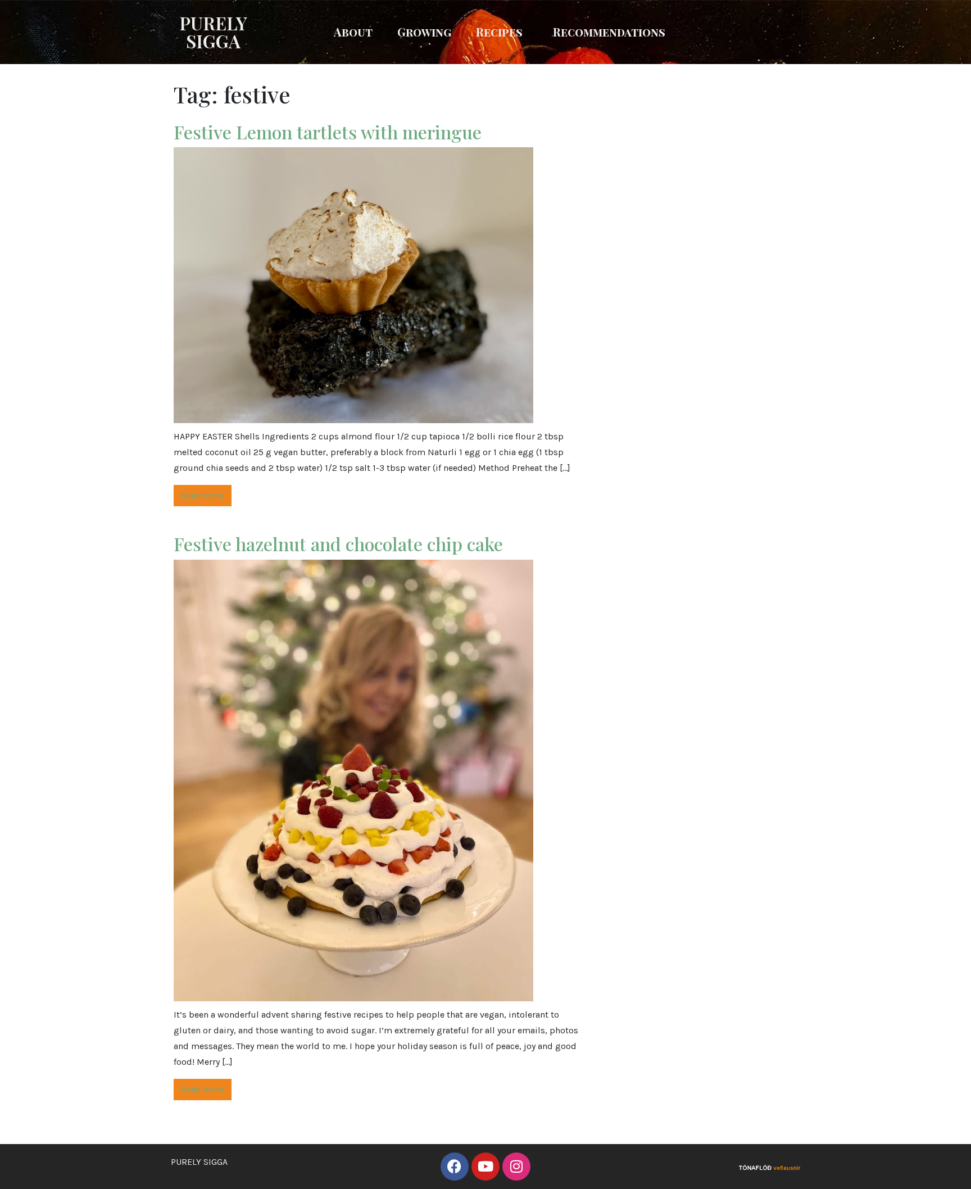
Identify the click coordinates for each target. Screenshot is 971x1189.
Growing (424, 31)
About (353, 31)
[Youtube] (485, 1166)
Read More (202, 495)
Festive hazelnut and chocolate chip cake (338, 544)
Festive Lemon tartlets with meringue (328, 132)
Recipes (499, 31)
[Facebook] (455, 1166)
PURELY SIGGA (213, 32)
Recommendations (609, 31)
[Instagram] (516, 1166)
